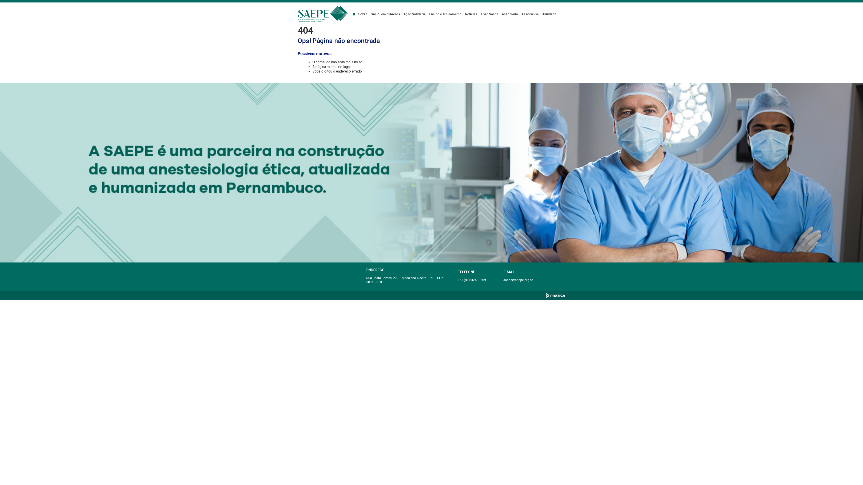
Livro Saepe (489, 14)
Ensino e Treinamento (445, 14)
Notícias (471, 14)
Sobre (362, 14)
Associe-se (530, 14)
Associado (510, 14)
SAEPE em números (385, 14)
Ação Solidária (415, 14)
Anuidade (549, 14)
